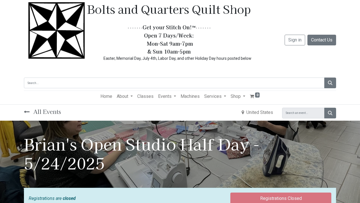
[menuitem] (106, 96)
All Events (46, 111)
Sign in (295, 40)
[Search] (330, 83)
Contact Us (321, 40)
